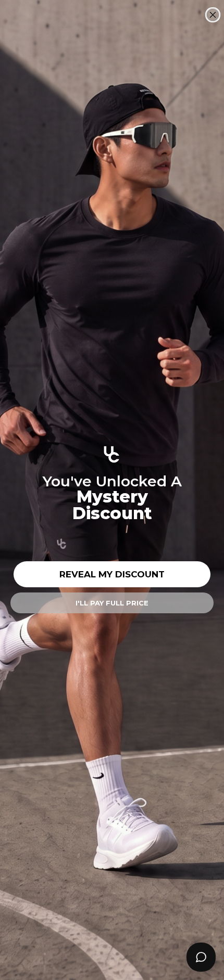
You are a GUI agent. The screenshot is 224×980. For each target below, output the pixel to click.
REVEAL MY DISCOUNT (112, 574)
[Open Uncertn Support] (201, 957)
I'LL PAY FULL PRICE (112, 603)
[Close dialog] (212, 14)
